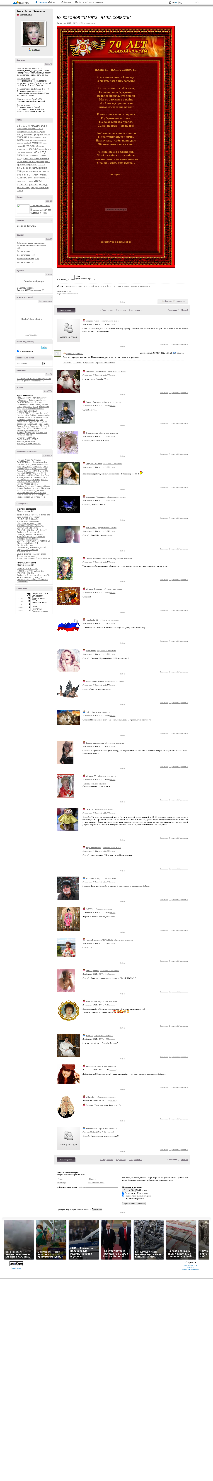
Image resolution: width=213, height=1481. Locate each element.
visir (88, 712)
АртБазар (21, 577)
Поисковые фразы (40, 611)
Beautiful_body (23, 541)
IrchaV (35, 407)
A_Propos (21, 539)
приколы (39, 162)
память (43, 155)
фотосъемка (29, 381)
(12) (33, 105)
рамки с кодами (28, 167)
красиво (33, 149)
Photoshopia (22, 543)
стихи (33, 174)
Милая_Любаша (24, 488)
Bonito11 (31, 402)
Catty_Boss (32, 462)
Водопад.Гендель (25, 288)
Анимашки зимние (25, 259)
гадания (47, 134)
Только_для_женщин (26, 558)
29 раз (69, 291)
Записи (20, 11)
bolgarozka (91, 1066)
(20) (40, 99)
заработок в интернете (32, 379)
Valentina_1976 (39, 473)
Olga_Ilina (44, 471)
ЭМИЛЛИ (42, 493)
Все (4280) (47, 455)
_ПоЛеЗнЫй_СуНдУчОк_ (28, 519)
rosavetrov (21, 417)
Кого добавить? (39, 398)
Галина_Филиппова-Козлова (99, 558)
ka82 (19, 409)
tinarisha (44, 417)
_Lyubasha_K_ (92, 620)
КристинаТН (42, 428)
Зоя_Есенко (91, 527)
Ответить (164, 344)
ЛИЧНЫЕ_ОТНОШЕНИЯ (28, 430)
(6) (33, 262)
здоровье (38, 143)
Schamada (35, 417)
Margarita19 (22, 411)
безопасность (22, 129)
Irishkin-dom (44, 407)
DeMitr (31, 404)
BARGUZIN (22, 402)
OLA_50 (89, 809)
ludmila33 (37, 477)
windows (23, 126)
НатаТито (21, 490)
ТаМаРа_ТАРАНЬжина (27, 443)
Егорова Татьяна (26, 226)
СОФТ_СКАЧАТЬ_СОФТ (27, 569)
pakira (26, 415)
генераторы (24, 137)
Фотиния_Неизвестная (27, 493)
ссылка (112, 324)
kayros (47, 558)
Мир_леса (33, 528)
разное (33, 164)
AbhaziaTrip (45, 575)
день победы (36, 137)
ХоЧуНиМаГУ (41, 530)
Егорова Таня (18, 15)
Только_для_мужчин (26, 556)
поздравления (27, 158)
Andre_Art (29, 460)
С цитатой (173, 344)
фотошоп (33, 184)
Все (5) (49, 374)
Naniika (20, 415)
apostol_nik (41, 400)
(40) (18, 247)
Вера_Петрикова (93, 847)
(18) (33, 255)
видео (41, 131)
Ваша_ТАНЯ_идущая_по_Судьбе (32, 422)
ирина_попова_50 (25, 497)
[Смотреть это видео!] (23, 209)
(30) (46, 213)
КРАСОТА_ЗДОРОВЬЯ (27, 428)
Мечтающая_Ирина (95, 681)
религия (27, 171)
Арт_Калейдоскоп (25, 545)
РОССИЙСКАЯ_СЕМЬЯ (27, 439)
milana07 (21, 479)
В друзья (36, 50)
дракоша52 (37, 426)
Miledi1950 (32, 411)
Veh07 (33, 475)
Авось (81, 2)
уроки (38, 180)
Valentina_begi (23, 420)
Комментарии (39, 11)
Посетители (37, 609)
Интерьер (38, 534)
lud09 (29, 477)
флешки (22, 184)
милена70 (38, 497)
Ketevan (25, 409)
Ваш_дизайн (22, 517)
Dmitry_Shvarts (41, 404)
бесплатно (31, 131)
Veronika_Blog (42, 475)
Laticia (45, 466)
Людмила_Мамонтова (96, 371)
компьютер (22, 149)
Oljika (43, 554)
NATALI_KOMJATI (24, 471)
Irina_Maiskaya (28, 466)
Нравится (168, 301)
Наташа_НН (41, 433)
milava (28, 479)
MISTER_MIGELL (24, 413)
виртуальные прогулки (30, 134)
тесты (30, 181)
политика (30, 162)
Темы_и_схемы (24, 515)
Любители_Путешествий (28, 532)
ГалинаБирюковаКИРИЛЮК (99, 940)
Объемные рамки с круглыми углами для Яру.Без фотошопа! (31, 244)
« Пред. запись (106, 310)
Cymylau (39, 402)
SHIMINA (28, 473)
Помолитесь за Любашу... (28, 68)
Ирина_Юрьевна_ (74, 353)
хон (39, 443)
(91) (33, 251)
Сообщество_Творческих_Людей (31, 547)
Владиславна (92, 433)
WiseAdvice (22, 580)
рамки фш (144, 286)
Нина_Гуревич (92, 970)
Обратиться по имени (105, 363)
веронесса (21, 424)
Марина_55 (91, 776)
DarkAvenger (22, 404)
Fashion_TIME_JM (34, 577)
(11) (43, 68)
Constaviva (42, 462)
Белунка (39, 420)
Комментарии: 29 (37, 290)
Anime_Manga (32, 539)
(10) (33, 79)
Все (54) (48, 64)
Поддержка (170, 2)
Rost (28, 417)
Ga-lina (41, 464)
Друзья (28, 11)
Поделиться (180, 301)
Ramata (20, 473)
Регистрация (42, 2)
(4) (48, 89)
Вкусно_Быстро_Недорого (29, 554)
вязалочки (34, 521)
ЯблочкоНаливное (32, 495)
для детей (27, 140)
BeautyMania (22, 528)
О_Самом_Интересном (37, 580)
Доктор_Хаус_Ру (24, 426)
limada (41, 409)
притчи (46, 161)
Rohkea (33, 415)
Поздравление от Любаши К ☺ (31, 89)
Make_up (46, 541)
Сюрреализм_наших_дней (29, 523)
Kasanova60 (91, 1128)
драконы (20, 143)
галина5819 (32, 424)
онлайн (21, 155)
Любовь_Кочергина (25, 486)
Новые (184, 310)
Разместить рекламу (190, 1269)
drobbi (19, 407)
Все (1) (49, 201)
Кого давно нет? (24, 398)
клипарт (41, 146)
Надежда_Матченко (41, 488)
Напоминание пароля (96, 1182)
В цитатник (183, 344)
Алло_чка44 (91, 1001)
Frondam (40, 558)
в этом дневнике (26, 351)
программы (23, 164)
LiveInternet (21, 3)
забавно (29, 142)
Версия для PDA (190, 1265)
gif (18, 125)
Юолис (20, 495)
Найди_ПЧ (33, 543)
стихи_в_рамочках (25, 534)
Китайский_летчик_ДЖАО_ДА (30, 526)
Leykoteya (33, 409)
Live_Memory (34, 517)
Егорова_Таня (92, 321)
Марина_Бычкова (94, 589)
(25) (37, 259)
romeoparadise (43, 415)
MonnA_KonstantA (40, 413)
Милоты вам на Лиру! (27, 99)
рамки (41, 164)
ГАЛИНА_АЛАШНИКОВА (28, 482)
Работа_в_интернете (40, 515)
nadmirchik (91, 650)
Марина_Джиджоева (26, 433)
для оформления (39, 140)
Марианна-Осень (42, 486)
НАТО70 (90, 909)
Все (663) (48, 391)
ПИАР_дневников (37, 536)
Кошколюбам (23, 536)
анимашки (34, 125)
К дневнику (121, 310)
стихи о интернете (36, 178)
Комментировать (66, 310)
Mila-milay (91, 1097)
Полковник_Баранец (26, 437)
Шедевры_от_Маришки (27, 550)
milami (44, 477)
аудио (44, 125)
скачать (36, 171)
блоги (19, 379)
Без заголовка (23, 79)
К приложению (45, 301)
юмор (26, 187)
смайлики (82, 1187)
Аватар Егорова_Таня (33, 33)
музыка (29, 152)
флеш (102, 286)
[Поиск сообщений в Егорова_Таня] (44, 347)
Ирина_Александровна (27, 484)
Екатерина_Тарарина (96, 497)
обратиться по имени (110, 321)
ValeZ (32, 420)
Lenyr (19, 469)
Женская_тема (23, 552)
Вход (53, 2)
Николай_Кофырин (25, 435)
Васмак (89, 1035)
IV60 (47, 464)
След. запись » (135, 310)
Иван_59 (47, 426)
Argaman (37, 460)
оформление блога (33, 155)
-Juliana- (32, 400)
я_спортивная (23, 521)
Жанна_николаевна (95, 743)
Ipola (19, 466)
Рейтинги (67, 2)
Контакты (190, 1267)
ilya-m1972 (27, 407)
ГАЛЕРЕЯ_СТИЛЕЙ (25, 530)
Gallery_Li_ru (36, 541)
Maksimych (91, 878)
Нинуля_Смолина (94, 464)
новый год (39, 152)
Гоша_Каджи (43, 424)
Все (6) (49, 239)
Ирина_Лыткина (93, 402)
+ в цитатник (89, 23)
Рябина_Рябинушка (26, 441)
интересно (30, 146)
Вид (174, 3)
